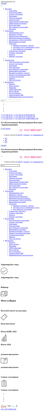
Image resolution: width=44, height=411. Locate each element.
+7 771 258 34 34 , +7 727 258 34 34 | (13, 117)
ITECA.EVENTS (15, 80)
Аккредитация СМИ (16, 95)
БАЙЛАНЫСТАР (32, 118)
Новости (12, 55)
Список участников (16, 14)
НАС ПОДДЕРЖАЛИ (8, 409)
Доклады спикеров (15, 18)
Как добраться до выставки (18, 27)
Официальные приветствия (18, 22)
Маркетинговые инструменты (19, 38)
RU (6, 138)
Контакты (12, 29)
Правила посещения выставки (19, 75)
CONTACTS (30, 117)
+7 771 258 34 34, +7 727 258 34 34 (13, 115)
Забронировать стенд (16, 33)
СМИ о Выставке (15, 89)
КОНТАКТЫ (30, 115)
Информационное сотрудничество (21, 97)
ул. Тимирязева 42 (36, 135)
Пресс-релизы (14, 86)
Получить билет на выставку (19, 62)
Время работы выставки (17, 42)
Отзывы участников (16, 53)
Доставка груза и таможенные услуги (26, 47)
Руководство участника (17, 51)
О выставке (13, 11)
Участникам (9, 31)
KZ (6, 140)
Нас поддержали (15, 93)
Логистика (12, 44)
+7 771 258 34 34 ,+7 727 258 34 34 (13, 118)
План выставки (14, 20)
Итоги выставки (14, 25)
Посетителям (9, 60)
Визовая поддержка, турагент (23, 45)
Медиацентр (9, 82)
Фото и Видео (14, 91)
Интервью (12, 88)
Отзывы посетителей (16, 77)
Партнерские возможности (18, 36)
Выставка (8, 9)
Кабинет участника (16, 56)
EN (6, 142)
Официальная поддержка (18, 23)
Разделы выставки (15, 12)
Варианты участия (15, 34)
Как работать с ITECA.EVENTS (20, 40)
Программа (13, 16)
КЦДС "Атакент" (24, 135)
